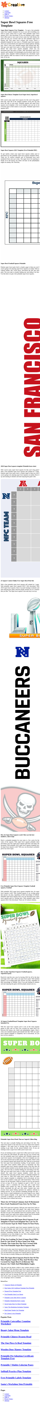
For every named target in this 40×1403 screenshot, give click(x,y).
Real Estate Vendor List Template (14, 1310)
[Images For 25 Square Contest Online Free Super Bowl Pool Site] (20, 528)
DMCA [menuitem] (6, 14)
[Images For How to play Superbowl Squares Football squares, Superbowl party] (20, 935)
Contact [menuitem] (6, 11)
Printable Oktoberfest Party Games (14, 1301)
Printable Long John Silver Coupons (15, 1297)
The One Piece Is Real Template (16, 1343)
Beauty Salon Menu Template (15, 1330)
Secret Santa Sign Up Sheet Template (15, 1304)
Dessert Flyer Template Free (12, 1291)
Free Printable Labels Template (16, 1377)
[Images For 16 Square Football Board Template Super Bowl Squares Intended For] (20, 1002)
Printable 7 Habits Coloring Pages (17, 1365)
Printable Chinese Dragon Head (16, 1336)
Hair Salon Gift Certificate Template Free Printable (19, 1288)
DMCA (6, 1397)
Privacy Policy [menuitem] (8, 16)
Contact (6, 1394)
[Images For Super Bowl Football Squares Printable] (20, 213)
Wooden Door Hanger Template (16, 1349)
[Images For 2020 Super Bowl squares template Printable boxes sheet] (20, 369)
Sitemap (6, 1400)
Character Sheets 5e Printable (13, 1285)
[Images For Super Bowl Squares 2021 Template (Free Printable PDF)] (20, 129)
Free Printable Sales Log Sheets (13, 1294)
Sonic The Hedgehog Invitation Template (16, 1307)
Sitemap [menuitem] (6, 17)
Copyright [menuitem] (7, 12)
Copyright (7, 1395)
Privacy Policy (8, 1399)
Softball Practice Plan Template (16, 1371)
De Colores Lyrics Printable (12, 1313)
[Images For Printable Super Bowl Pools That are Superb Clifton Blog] (20, 1087)
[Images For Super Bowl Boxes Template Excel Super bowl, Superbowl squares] (20, 75)
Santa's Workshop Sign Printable (16, 1384)
